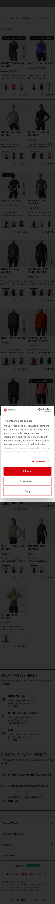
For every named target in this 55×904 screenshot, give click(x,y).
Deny (27, 491)
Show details (39, 461)
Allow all (27, 471)
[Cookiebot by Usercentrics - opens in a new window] (38, 410)
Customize (25, 481)
